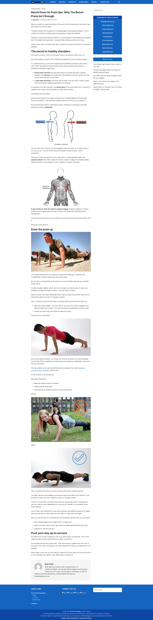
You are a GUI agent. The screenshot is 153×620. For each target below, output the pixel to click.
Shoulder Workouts (107, 21)
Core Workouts (107, 40)
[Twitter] (64, 592)
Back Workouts (107, 48)
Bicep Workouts (107, 44)
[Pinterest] (77, 592)
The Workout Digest (38, 2)
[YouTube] (83, 592)
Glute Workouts (107, 33)
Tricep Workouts (107, 29)
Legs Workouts (107, 51)
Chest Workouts (107, 25)
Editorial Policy (36, 599)
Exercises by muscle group (107, 17)
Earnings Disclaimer (72, 618)
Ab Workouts (107, 36)
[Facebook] (70, 592)
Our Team (35, 597)
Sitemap (64, 618)
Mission (34, 595)
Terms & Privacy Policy (85, 618)
